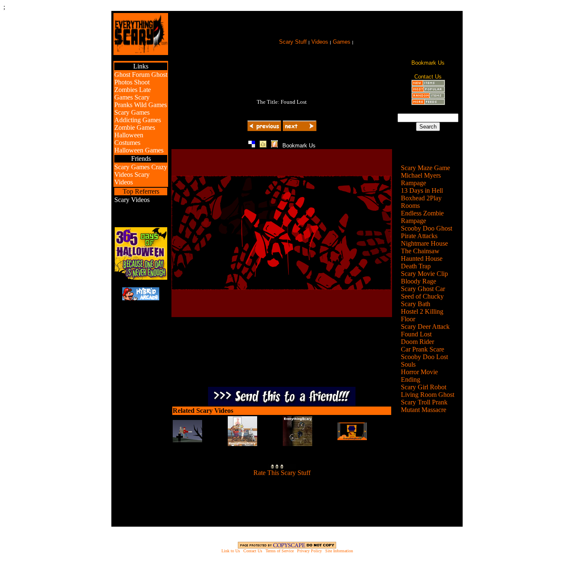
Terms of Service (280, 551)
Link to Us (230, 551)
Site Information (339, 551)
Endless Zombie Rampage (422, 217)
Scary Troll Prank (424, 402)
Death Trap (416, 266)
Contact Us (252, 551)
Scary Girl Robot (423, 387)
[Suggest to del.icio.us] (251, 145)
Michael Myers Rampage (421, 179)
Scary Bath (415, 303)
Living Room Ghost (427, 394)
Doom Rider (417, 341)
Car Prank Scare (422, 349)
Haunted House (421, 258)
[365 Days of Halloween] (141, 277)
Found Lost (416, 334)
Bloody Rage (418, 281)
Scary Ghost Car (423, 288)
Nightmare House (424, 243)
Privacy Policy (309, 551)
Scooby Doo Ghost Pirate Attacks (426, 232)
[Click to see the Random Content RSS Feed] (428, 96)
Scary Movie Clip (424, 273)
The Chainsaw (420, 251)
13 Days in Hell (422, 190)
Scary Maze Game (425, 167)
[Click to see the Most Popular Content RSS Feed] (428, 90)
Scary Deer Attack (425, 326)
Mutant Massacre (423, 409)
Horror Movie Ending (419, 375)
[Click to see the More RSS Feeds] (428, 102)
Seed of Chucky (422, 296)
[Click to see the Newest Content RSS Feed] (428, 83)
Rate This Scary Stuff (282, 472)
